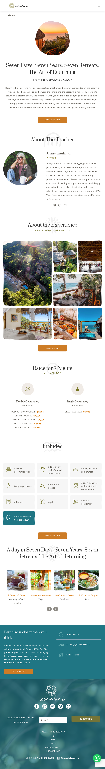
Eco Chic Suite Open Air (23, 419)
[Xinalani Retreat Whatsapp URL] (68, 706)
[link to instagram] (54, 205)
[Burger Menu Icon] (99, 6)
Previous (49, 609)
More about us (72, 634)
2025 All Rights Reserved (52, 732)
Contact (53, 743)
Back (14, 15)
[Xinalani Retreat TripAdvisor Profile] (52, 707)
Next (55, 609)
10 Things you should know (78, 645)
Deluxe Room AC (23, 415)
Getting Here (18, 671)
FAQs (52, 736)
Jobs (52, 739)
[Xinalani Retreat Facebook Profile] (36, 707)
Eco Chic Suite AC (23, 423)
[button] (97, 758)
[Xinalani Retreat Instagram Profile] (44, 707)
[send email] (65, 205)
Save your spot (52, 120)
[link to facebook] (49, 205)
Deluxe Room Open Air (23, 411)
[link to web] (59, 205)
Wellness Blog (72, 655)
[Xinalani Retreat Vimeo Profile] (60, 707)
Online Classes (52, 747)
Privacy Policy (53, 751)
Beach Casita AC (23, 427)
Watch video (52, 348)
